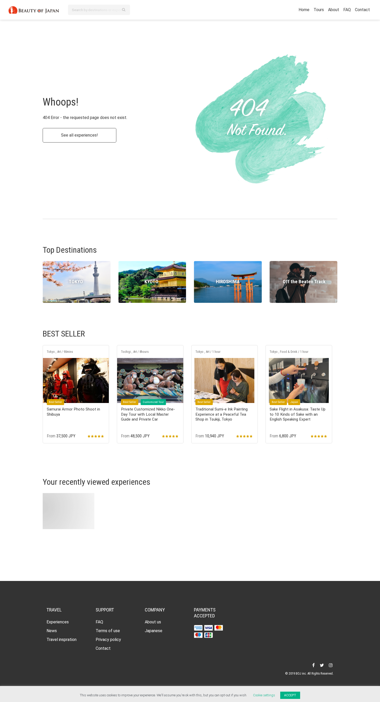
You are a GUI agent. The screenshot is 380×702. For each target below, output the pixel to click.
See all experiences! (79, 135)
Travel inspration (62, 639)
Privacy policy (108, 639)
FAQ (347, 9)
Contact (362, 9)
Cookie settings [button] (264, 695)
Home (304, 9)
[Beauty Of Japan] (34, 9)
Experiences (58, 621)
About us (153, 621)
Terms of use (108, 630)
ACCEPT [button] (290, 695)
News (52, 630)
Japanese (153, 630)
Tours (319, 9)
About (333, 9)
